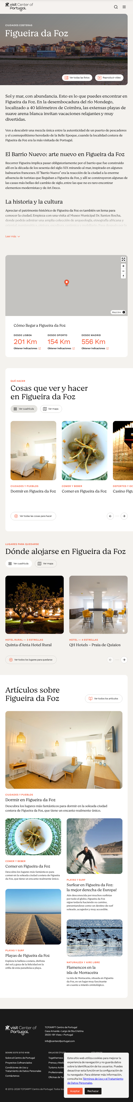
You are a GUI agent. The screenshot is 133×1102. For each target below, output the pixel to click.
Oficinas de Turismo (58, 1077)
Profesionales (55, 1072)
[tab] (24, 409)
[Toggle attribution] (124, 312)
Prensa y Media (56, 1062)
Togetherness (55, 1058)
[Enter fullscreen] (123, 259)
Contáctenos (12, 1075)
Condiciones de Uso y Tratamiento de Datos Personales (23, 1069)
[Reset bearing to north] (123, 276)
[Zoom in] (123, 266)
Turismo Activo (56, 1067)
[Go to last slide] (110, 516)
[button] (124, 6)
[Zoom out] (123, 271)
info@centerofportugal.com (60, 1041)
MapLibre (116, 312)
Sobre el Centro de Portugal (20, 1058)
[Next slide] (124, 516)
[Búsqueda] (115, 6)
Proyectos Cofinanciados (18, 1062)
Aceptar (75, 1091)
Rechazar (93, 1091)
